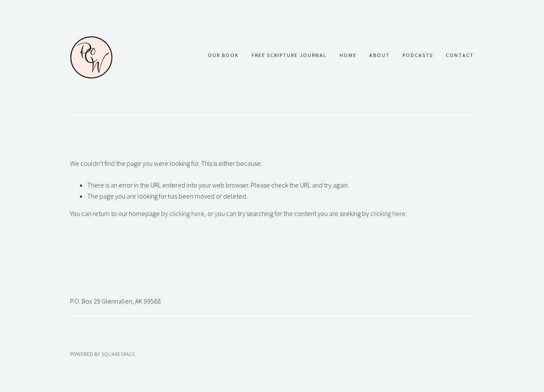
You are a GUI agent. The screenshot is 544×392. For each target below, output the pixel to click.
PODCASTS (417, 55)
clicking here (186, 213)
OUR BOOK (223, 55)
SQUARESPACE (118, 354)
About (379, 55)
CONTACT (460, 55)
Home (348, 55)
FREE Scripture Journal (289, 55)
